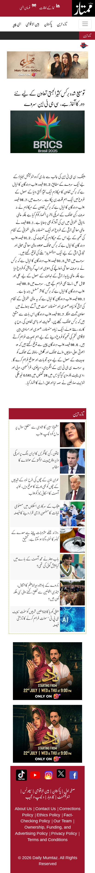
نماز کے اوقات (47, 6)
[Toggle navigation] (85, 24)
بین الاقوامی (41, 791)
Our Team (63, 821)
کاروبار (50, 797)
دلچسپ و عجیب (34, 797)
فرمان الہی (25, 6)
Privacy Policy (64, 833)
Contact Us (46, 808)
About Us (24, 808)
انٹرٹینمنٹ (63, 797)
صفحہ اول (69, 791)
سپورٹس (27, 791)
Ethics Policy (49, 815)
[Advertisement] (44, 160)
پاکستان (56, 791)
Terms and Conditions (47, 839)
